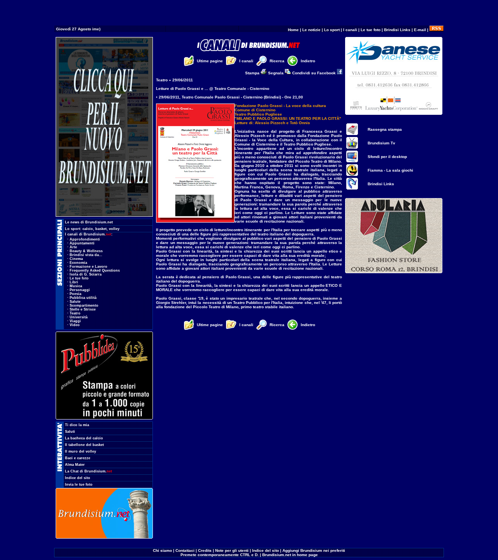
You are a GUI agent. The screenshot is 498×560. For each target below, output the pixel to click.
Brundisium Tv (381, 143)
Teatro (75, 313)
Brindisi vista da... (86, 255)
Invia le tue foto (79, 484)
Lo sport (332, 30)
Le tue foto (371, 30)
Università (79, 317)
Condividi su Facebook (314, 73)
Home (293, 30)
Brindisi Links (397, 30)
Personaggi (80, 290)
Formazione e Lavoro (88, 267)
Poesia (75, 294)
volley (114, 229)
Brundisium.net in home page (290, 555)
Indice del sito (77, 478)
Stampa (253, 73)
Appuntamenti (82, 243)
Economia (78, 263)
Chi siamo (162, 550)
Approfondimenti (85, 239)
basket (101, 229)
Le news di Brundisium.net (89, 222)
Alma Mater (75, 465)
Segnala (276, 73)
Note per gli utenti (232, 550)
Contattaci (185, 550)
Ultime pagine (210, 61)
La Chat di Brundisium (88, 471)
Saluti (70, 432)
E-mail (420, 30)
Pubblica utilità (83, 298)
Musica (76, 286)
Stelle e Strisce (83, 309)
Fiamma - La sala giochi (390, 170)
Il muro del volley (80, 451)
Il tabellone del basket (84, 445)
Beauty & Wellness (86, 251)
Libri (74, 282)
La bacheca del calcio (84, 438)
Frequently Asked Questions (95, 270)
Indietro (308, 61)
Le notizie (311, 30)
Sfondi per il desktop (387, 156)
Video (75, 325)
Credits (205, 550)
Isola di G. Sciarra (86, 274)
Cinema (76, 259)
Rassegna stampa (385, 129)
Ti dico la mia (77, 425)
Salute (75, 302)
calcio (87, 229)
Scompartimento (84, 305)
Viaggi (75, 321)
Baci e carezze (77, 458)
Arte (73, 247)
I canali (350, 30)
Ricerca (277, 61)
